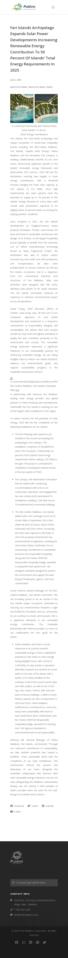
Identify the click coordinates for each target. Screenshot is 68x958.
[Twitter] (44, 942)
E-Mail (16, 811)
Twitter (34, 805)
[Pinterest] (37, 942)
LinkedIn (49, 805)
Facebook (18, 805)
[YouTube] (51, 942)
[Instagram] (23, 942)
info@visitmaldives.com (26, 914)
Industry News (18, 87)
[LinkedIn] (30, 942)
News (50, 87)
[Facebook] (16, 942)
